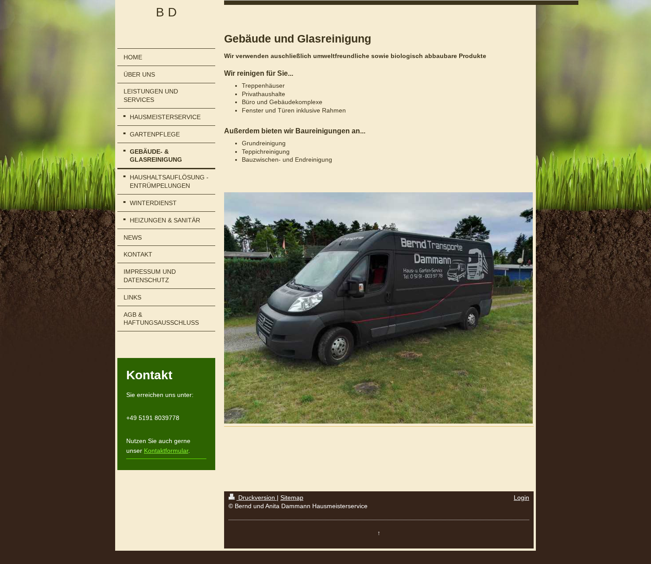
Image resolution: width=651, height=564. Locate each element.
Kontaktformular (166, 450)
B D (166, 12)
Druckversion (256, 497)
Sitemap (291, 497)
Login (521, 497)
